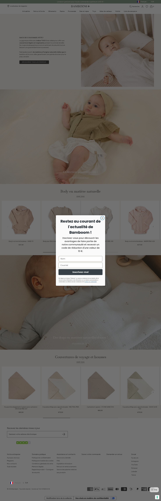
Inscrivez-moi (80, 272)
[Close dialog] (102, 218)
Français (18, 483)
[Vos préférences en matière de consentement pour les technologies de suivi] (157, 497)
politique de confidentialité (91, 281)
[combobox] (17, 483)
